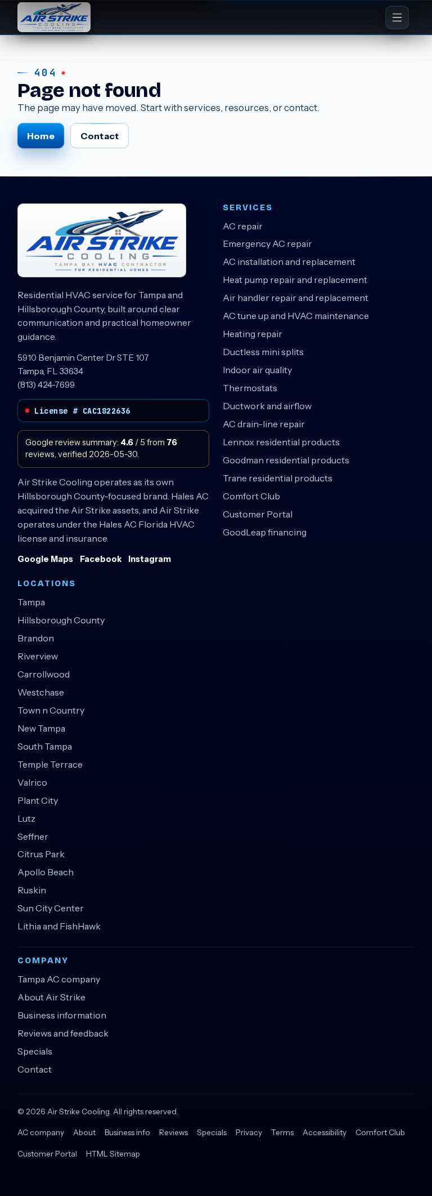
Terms (282, 1132)
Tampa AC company (58, 979)
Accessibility (324, 1132)
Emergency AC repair (267, 243)
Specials (34, 1051)
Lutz (26, 818)
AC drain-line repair (264, 423)
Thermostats (250, 387)
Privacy (249, 1132)
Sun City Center (50, 908)
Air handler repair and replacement (295, 297)
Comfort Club (251, 496)
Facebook (101, 559)
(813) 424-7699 (46, 384)
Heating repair (252, 333)
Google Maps (45, 559)
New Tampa (41, 728)
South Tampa (44, 746)
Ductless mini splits (263, 351)
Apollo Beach (45, 872)
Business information (61, 1015)
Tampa (31, 602)
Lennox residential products (281, 442)
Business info (127, 1132)
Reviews (173, 1132)
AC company (40, 1132)
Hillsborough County (61, 620)
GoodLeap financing (265, 532)
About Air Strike (51, 997)
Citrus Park (41, 854)
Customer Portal (257, 514)
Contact (99, 135)
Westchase (40, 692)
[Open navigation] (397, 17)
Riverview (37, 656)
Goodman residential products (286, 460)
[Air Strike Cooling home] (54, 17)
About (84, 1132)
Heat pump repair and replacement (295, 279)
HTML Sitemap (113, 1153)
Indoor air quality (257, 369)
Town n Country (50, 710)
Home (40, 135)
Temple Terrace (50, 764)
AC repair (243, 226)
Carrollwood (43, 674)
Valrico (32, 782)
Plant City (37, 800)
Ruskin (31, 890)
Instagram (149, 559)
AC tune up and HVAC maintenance (296, 315)
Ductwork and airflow (267, 405)
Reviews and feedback (63, 1033)
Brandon (35, 638)
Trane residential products (277, 478)
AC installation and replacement (289, 261)
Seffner (32, 836)
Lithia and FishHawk (59, 926)
